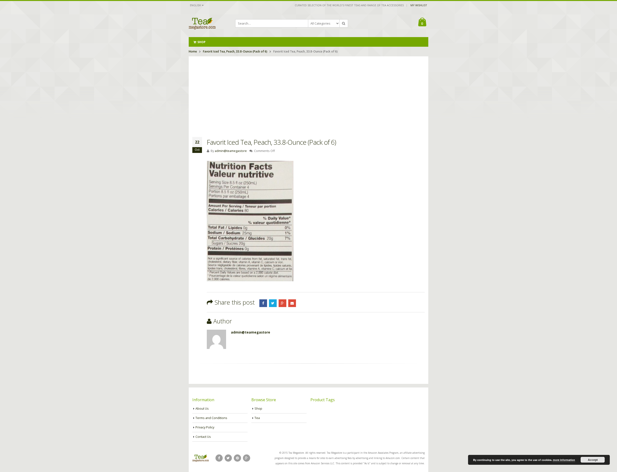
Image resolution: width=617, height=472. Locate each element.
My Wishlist (418, 5)
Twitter (273, 303)
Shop (201, 42)
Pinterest (237, 458)
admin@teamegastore (231, 151)
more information (564, 460)
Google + (282, 303)
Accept (593, 460)
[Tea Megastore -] (202, 23)
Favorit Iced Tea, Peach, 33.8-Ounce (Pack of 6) (235, 51)
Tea (257, 418)
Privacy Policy (204, 427)
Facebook (263, 303)
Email (292, 303)
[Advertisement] (308, 92)
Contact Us (203, 437)
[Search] (344, 23)
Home (193, 51)
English (195, 5)
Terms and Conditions (211, 418)
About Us (202, 408)
